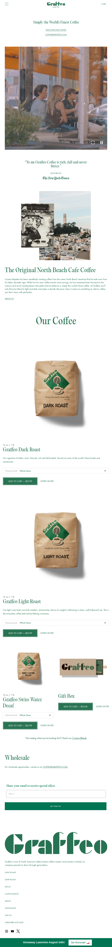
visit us (8, 915)
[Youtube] (12, 932)
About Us (9, 298)
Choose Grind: (11, 471)
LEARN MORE (47, 481)
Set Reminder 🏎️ (80, 942)
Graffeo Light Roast (22, 602)
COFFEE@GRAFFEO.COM (55, 766)
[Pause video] (102, 142)
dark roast (10, 879)
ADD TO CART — (20, 481)
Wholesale (17, 758)
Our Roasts (10, 908)
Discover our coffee (56, 30)
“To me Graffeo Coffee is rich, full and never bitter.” (56, 164)
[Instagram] (6, 932)
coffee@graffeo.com (56, 35)
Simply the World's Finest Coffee (56, 22)
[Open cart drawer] (6, 4)
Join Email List (55, 806)
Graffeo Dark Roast (21, 450)
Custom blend (12, 893)
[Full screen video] (93, 142)
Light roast (10, 872)
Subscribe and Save (14, 922)
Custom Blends (79, 738)
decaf (8, 886)
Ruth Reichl (56, 173)
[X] (18, 932)
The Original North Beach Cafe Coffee (50, 270)
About (8, 901)
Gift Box (66, 696)
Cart (104, 4)
